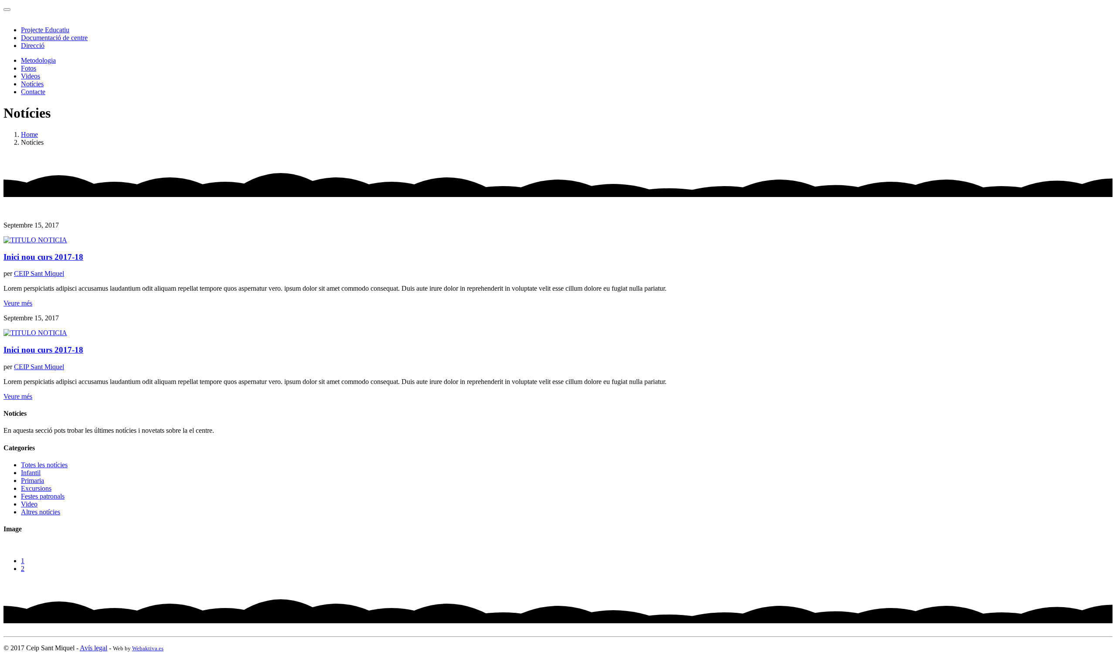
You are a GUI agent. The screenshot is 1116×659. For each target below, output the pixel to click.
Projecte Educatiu (45, 30)
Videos (30, 76)
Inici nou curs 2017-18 (43, 257)
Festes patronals (43, 496)
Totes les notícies (44, 465)
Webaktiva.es (147, 648)
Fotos (28, 68)
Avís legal (93, 648)
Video (29, 504)
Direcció (32, 45)
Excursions (36, 488)
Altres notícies (40, 512)
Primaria (32, 480)
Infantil (31, 472)
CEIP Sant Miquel (39, 273)
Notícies (32, 84)
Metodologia (38, 60)
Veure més (17, 303)
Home (29, 134)
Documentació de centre (54, 37)
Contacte (33, 91)
